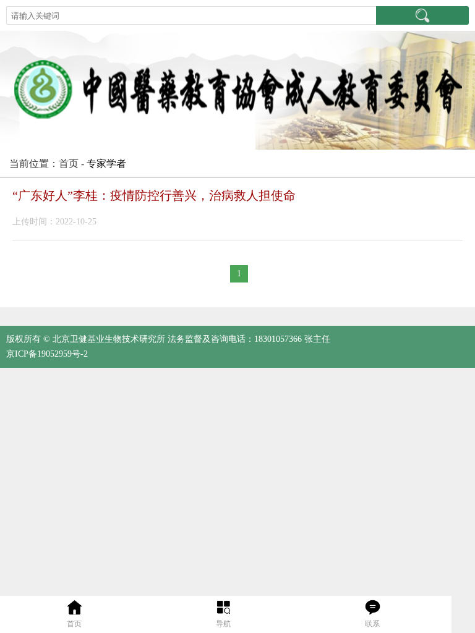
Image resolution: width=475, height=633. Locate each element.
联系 (372, 623)
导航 (223, 623)
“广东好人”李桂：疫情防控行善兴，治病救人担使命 (154, 195)
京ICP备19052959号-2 (47, 354)
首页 (74, 623)
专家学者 (106, 163)
